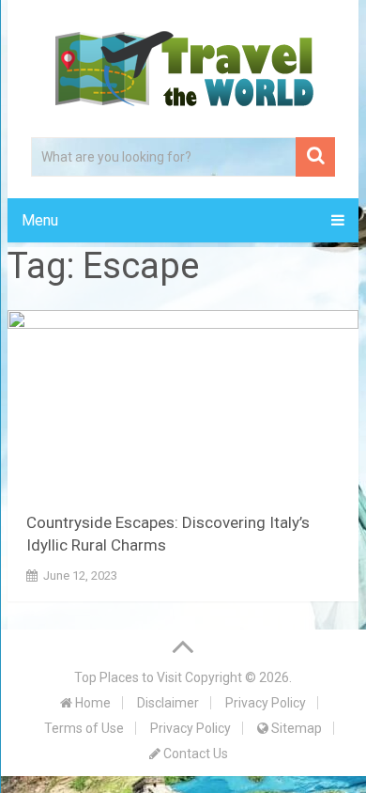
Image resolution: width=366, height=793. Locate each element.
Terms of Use (84, 728)
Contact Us (194, 753)
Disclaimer (168, 702)
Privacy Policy (265, 702)
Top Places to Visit (128, 677)
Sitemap (295, 728)
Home (91, 702)
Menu (40, 220)
